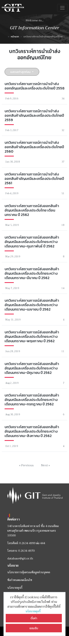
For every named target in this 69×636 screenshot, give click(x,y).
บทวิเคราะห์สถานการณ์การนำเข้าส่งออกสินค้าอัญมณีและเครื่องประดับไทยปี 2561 (34, 178)
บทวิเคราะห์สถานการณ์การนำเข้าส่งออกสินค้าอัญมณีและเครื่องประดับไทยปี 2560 (34, 147)
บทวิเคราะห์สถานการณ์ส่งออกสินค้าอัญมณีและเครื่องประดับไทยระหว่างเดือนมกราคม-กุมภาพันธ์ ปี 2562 (32, 242)
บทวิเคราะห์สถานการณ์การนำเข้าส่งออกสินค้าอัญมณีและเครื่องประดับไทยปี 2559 (34, 115)
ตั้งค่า (34, 618)
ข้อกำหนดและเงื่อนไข (19, 580)
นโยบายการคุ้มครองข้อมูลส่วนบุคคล (28, 572)
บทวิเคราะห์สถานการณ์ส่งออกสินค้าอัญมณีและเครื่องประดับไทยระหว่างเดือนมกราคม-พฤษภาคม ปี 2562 (32, 336)
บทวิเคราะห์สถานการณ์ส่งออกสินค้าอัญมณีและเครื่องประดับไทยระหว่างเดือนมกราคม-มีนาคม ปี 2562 (32, 273)
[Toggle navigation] (62, 7)
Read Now (34, 91)
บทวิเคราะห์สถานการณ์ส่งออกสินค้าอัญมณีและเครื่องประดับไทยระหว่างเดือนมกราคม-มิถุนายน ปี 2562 (32, 368)
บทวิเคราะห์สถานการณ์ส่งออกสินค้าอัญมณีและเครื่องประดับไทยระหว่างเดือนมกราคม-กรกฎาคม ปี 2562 (32, 399)
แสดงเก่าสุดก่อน (20, 72)
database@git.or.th (20, 558)
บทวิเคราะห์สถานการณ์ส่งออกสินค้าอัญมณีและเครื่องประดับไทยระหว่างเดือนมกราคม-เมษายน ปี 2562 (32, 305)
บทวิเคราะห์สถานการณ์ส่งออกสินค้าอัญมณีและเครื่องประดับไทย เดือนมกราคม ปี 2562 (32, 210)
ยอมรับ (33, 628)
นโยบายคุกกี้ (34, 611)
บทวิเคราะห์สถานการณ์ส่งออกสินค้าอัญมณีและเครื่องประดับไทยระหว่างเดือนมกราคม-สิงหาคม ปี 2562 (32, 431)
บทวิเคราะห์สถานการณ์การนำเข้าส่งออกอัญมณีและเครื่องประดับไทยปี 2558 (34, 86)
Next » (45, 465)
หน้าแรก (15, 36)
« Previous (26, 465)
